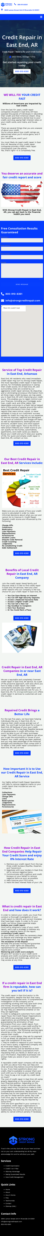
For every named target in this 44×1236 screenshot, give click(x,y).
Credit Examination (12, 1166)
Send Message (22, 284)
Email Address (6, 245)
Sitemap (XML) (11, 1206)
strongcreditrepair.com (27, 692)
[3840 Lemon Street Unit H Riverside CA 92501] (2, 10)
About (8, 1192)
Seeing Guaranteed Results (15, 1174)
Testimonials (10, 1201)
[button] (41, 17)
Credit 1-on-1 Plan (12, 1169)
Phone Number (6, 254)
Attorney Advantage (13, 1171)
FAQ (7, 1198)
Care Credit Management (14, 1177)
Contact (8, 1203)
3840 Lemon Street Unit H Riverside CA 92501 (21, 10)
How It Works (10, 1195)
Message (3, 262)
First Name (5, 237)
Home (8, 1189)
